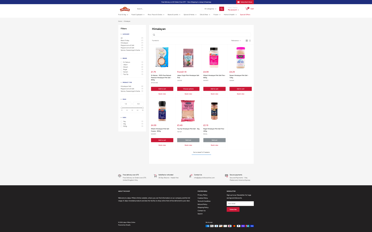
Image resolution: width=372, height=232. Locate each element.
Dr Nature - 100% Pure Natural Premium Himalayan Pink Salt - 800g (161, 78)
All (122, 38)
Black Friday (125, 40)
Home (120, 21)
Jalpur (125, 65)
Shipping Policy (203, 207)
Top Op (125, 74)
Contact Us (201, 211)
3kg (124, 124)
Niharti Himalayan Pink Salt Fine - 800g (214, 76)
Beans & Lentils (173, 15)
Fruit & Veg (122, 15)
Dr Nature (126, 62)
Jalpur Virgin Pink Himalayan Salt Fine (188, 76)
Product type (127, 82)
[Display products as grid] (247, 40)
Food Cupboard (136, 15)
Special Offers (245, 15)
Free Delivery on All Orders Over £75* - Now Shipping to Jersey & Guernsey (186, 2)
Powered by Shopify (124, 225)
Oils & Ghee (204, 15)
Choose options (188, 89)
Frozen (216, 15)
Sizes (124, 117)
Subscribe (233, 209)
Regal (125, 69)
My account (232, 10)
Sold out (188, 140)
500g (125, 126)
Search (200, 214)
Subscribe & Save (246, 2)
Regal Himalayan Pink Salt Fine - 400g (214, 130)
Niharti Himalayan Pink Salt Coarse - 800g (160, 130)
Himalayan (124, 43)
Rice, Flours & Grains (155, 15)
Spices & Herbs (189, 15)
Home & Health (229, 15)
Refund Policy (202, 204)
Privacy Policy (202, 195)
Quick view (162, 94)
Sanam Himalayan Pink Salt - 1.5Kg (238, 76)
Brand (125, 58)
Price (124, 99)
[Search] (221, 9)
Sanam (125, 72)
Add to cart (162, 89)
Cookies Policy (203, 198)
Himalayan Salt (126, 86)
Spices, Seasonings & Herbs (130, 50)
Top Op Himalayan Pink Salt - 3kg (188, 129)
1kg (124, 121)
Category (126, 34)
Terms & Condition (204, 201)
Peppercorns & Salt (127, 45)
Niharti (125, 67)
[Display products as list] (250, 40)
